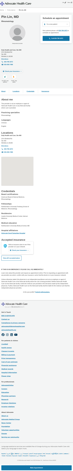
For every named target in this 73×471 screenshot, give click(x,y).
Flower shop (6, 376)
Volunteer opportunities (10, 430)
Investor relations (8, 406)
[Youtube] (15, 335)
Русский (14, 455)
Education (5, 392)
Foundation (5, 426)
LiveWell (4, 344)
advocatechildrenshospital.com (13, 326)
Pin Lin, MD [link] (22, 10)
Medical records (7, 369)
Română (8, 455)
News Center (6, 423)
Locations (16, 91)
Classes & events (7, 351)
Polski (3, 455)
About (3, 91)
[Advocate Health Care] (16, 4)
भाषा (44, 453)
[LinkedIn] (11, 335)
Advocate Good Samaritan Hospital (13, 233)
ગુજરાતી (31, 453)
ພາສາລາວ (66, 453)
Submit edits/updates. (42, 292)
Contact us (5, 319)
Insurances (45, 91)
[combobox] (56, 24)
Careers (4, 389)
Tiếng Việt (42, 455)
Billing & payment (8, 355)
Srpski (20, 455)
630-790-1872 (8, 62)
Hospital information (9, 372)
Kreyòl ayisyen (38, 453)
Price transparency (8, 358)
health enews (6, 348)
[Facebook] (3, 335)
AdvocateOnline (7, 385)
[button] (36, 467)
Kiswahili (25, 455)
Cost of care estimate (9, 362)
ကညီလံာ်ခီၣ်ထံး (54, 453)
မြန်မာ (12, 453)
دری (21, 453)
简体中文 (17, 453)
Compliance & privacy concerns (13, 323)
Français (25, 453)
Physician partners (8, 396)
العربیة (8, 453)
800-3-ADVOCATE (8, 316)
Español (3, 453)
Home (2, 10)
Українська (32, 455)
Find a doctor (11, 10)
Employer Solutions (8, 403)
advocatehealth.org (8, 330)
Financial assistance (9, 365)
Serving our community (10, 437)
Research (4, 399)
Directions (4, 59)
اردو (38, 455)
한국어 (61, 453)
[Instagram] (7, 335)
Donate (4, 433)
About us (4, 416)
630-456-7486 (8, 64)
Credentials (30, 91)
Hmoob (48, 453)
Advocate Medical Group (10, 419)
